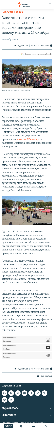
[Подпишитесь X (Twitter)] (18, 393)
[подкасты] (21, 426)
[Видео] (33, 426)
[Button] (21, 46)
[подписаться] (11, 400)
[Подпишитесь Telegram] (31, 393)
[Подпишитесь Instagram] (37, 393)
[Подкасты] (4, 400)
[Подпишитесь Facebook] (11, 393)
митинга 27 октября (27, 139)
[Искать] (46, 426)
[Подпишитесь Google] (4, 393)
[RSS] (44, 393)
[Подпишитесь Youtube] (24, 393)
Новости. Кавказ (12, 12)
